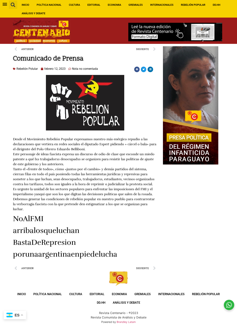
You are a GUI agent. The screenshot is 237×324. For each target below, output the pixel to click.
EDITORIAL (93, 4)
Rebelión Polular (27, 68)
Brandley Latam (126, 321)
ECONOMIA (114, 4)
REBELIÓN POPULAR (193, 4)
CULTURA (74, 4)
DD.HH (216, 4)
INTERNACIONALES (161, 4)
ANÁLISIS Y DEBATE (33, 13)
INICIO (25, 4)
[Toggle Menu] (5, 4)
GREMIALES (135, 4)
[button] (13, 5)
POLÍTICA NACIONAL (49, 4)
